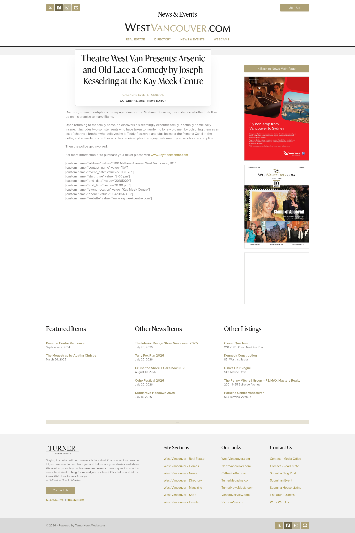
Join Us (294, 7)
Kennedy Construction (240, 355)
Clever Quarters (236, 343)
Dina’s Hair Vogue (237, 368)
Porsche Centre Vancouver (66, 343)
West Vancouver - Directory (183, 480)
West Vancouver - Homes (181, 466)
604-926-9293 (55, 500)
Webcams (221, 39)
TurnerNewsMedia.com (237, 488)
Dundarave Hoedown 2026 (155, 392)
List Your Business (282, 495)
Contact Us (60, 490)
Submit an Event (281, 480)
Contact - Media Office (285, 459)
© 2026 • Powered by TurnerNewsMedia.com (75, 525)
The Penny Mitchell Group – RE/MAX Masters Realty (262, 380)
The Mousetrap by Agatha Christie (71, 355)
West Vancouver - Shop (180, 495)
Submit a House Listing (285, 488)
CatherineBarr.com (234, 473)
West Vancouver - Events (181, 502)
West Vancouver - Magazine (183, 488)
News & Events (192, 39)
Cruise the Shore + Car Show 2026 (161, 368)
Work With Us (279, 502)
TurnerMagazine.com (235, 480)
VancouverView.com (235, 495)
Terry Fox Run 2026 (149, 355)
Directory (162, 39)
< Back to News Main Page (277, 68)
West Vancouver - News (180, 473)
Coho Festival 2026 (149, 380)
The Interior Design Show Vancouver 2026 (166, 343)
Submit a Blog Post (283, 473)
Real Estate (135, 39)
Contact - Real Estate (284, 466)
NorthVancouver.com (236, 466)
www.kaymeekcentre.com (169, 154)
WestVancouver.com (235, 459)
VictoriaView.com (233, 502)
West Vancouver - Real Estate (184, 459)
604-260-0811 (75, 500)
